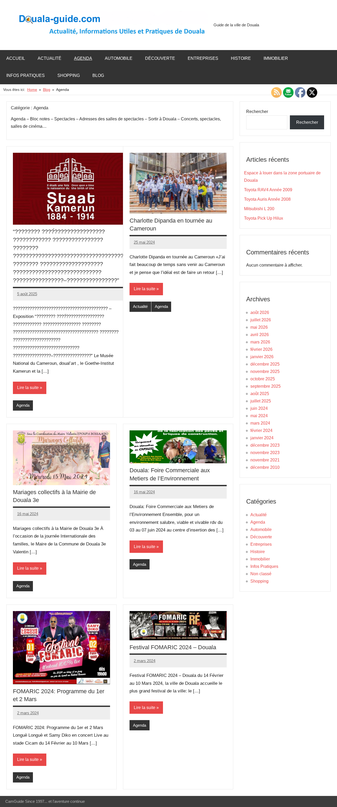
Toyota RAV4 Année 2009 (268, 190)
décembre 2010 (265, 467)
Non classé (260, 574)
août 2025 (259, 393)
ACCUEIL (15, 58)
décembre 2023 (265, 445)
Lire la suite (28, 387)
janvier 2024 (262, 438)
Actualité (49, 58)
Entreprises (203, 58)
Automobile (118, 58)
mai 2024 (259, 416)
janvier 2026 (262, 357)
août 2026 (259, 312)
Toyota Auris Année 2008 (267, 199)
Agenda (83, 58)
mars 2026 (260, 342)
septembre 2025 (265, 386)
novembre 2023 (265, 452)
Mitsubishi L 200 (259, 208)
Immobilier (276, 58)
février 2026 (261, 349)
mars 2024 (260, 423)
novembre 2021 (265, 460)
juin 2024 (259, 408)
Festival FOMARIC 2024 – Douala (173, 647)
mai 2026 (259, 327)
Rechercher (257, 111)
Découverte (160, 58)
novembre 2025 (265, 371)
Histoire (241, 58)
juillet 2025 (260, 401)
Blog (98, 75)
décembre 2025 (265, 364)
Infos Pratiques (25, 75)
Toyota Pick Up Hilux (263, 218)
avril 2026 (259, 334)
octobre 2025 (262, 379)
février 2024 (261, 430)
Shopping (68, 75)
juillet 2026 (260, 320)
